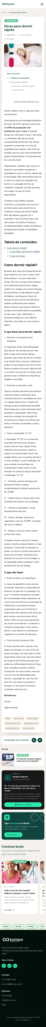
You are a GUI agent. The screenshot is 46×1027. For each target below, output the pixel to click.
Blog (4, 1005)
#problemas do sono (13, 723)
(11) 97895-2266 (9, 979)
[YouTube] (15, 966)
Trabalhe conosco (9, 1000)
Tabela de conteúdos (19, 78)
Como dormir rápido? (18, 82)
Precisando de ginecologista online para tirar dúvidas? (28, 760)
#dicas (8, 718)
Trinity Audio (26, 102)
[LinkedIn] (9, 966)
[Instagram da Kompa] (40, 740)
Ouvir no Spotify (24, 804)
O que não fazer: (17, 90)
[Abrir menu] (42, 4)
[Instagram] (4, 966)
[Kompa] (8, 4)
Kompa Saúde (22, 755)
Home (4, 12)
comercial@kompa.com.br (12, 984)
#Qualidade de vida (12, 728)
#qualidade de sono (31, 723)
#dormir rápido (32, 718)
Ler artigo (8, 910)
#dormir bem (18, 718)
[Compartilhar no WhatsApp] (34, 740)
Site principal (7, 995)
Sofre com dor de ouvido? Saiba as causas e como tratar (19, 892)
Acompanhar (12, 835)
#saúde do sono (28, 728)
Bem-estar (11, 20)
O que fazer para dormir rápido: (23, 86)
